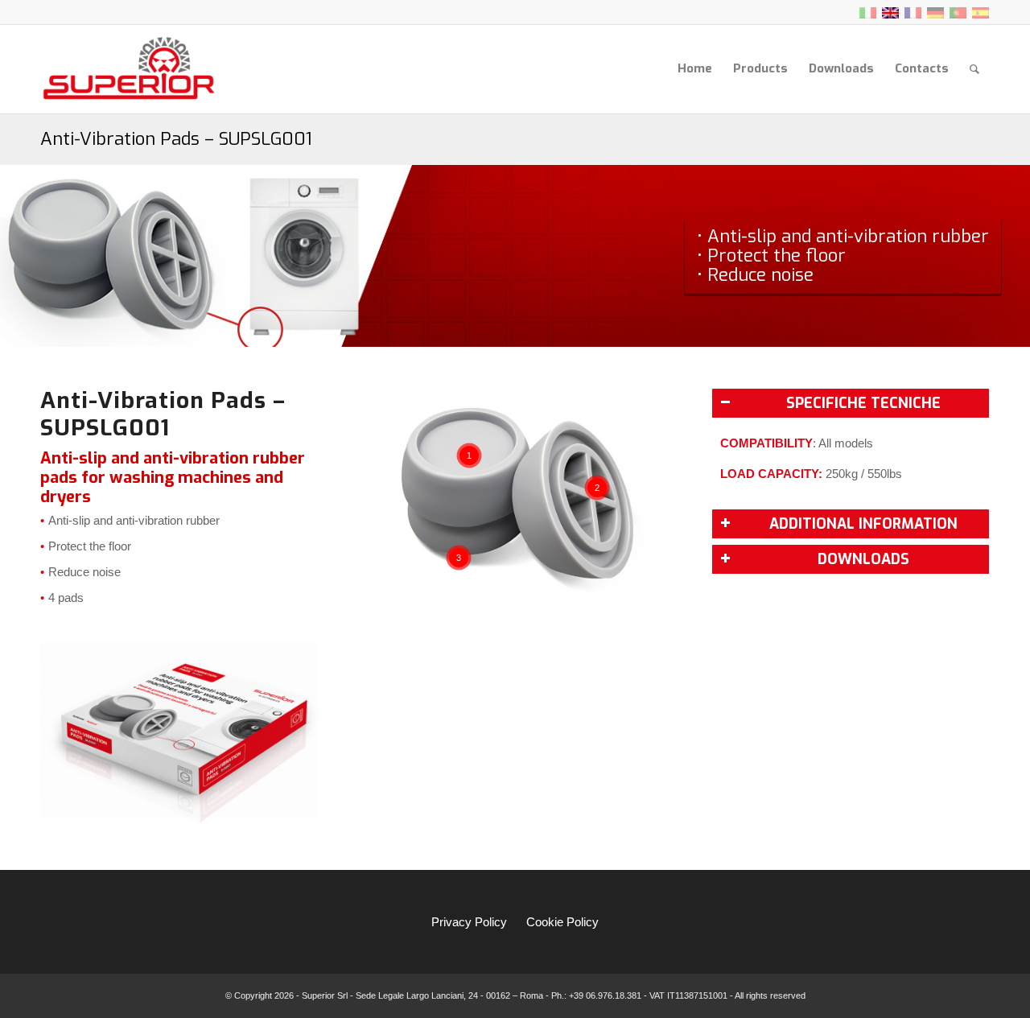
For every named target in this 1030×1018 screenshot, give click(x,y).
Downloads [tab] (863, 559)
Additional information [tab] (863, 524)
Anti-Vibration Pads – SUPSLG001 (176, 138)
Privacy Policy (469, 922)
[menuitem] (695, 68)
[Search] (974, 68)
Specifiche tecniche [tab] (863, 403)
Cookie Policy (562, 922)
